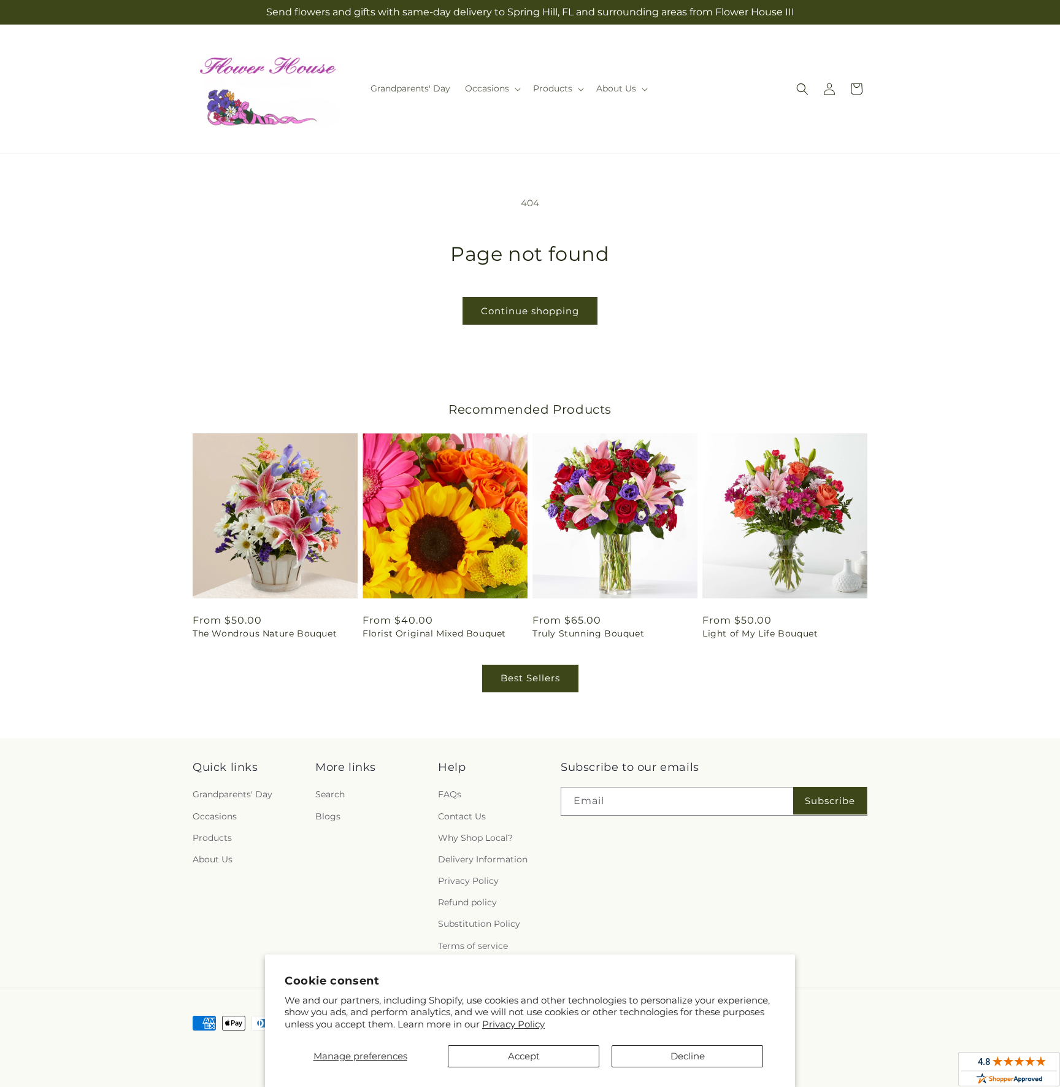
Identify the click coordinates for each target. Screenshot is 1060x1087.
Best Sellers (530, 678)
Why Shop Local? (475, 837)
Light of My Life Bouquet (760, 633)
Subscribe (830, 801)
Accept (524, 1056)
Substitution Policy (479, 924)
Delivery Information (483, 859)
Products (212, 837)
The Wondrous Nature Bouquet (265, 633)
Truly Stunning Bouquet (588, 633)
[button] (492, 88)
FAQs (449, 794)
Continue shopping (530, 311)
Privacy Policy (513, 1024)
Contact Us (462, 816)
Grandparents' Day (232, 794)
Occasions (215, 816)
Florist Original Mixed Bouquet (434, 633)
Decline (687, 1056)
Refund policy (467, 902)
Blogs (327, 816)
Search (330, 794)
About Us (212, 859)
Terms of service (473, 945)
